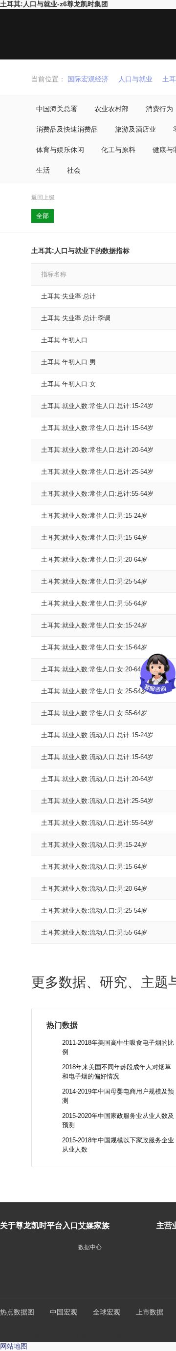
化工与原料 (118, 150)
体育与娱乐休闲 (60, 150)
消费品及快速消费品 (67, 129)
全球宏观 (106, 1312)
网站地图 (13, 1346)
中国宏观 (63, 1312)
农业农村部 (111, 109)
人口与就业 (135, 79)
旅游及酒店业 (135, 129)
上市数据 (149, 1312)
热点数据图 (17, 1312)
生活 (43, 170)
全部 (42, 215)
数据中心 (90, 1247)
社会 (74, 170)
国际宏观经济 (88, 79)
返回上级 (43, 197)
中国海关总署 (56, 109)
